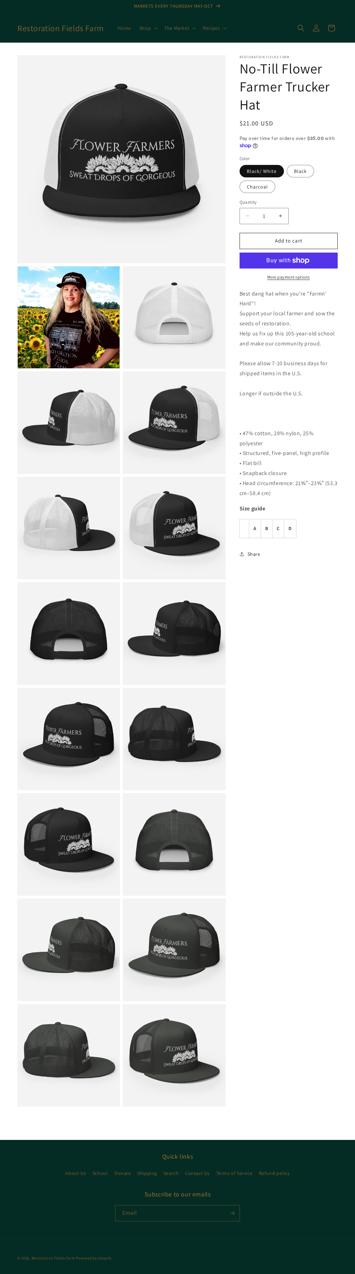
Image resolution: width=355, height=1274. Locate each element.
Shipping (147, 1173)
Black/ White (262, 171)
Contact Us (197, 1173)
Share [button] (254, 554)
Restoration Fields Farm (53, 1258)
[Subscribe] (232, 1213)
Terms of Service (234, 1173)
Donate (122, 1173)
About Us (75, 1173)
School (100, 1173)
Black (300, 171)
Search (171, 1173)
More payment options (288, 277)
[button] (147, 28)
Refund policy (274, 1173)
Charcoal (257, 187)
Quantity (248, 202)
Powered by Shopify (94, 1258)
